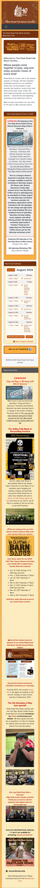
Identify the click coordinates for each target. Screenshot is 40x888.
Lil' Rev (14, 716)
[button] (8, 620)
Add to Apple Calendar (24, 341)
